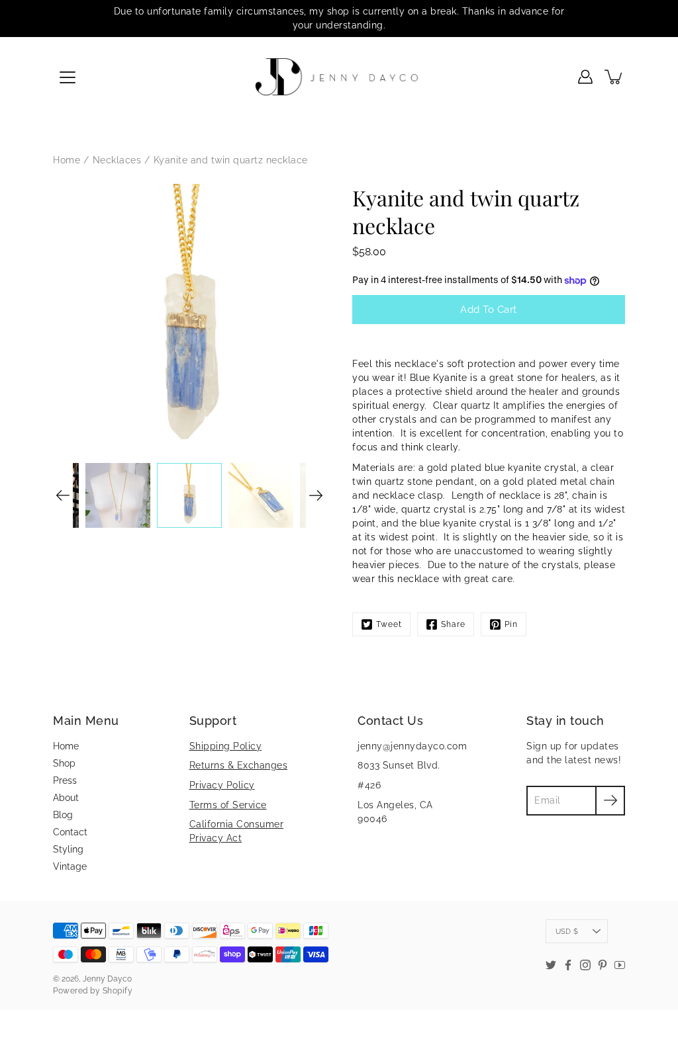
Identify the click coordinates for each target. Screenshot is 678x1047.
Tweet (389, 624)
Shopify (118, 990)
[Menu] (67, 77)
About (66, 797)
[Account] (585, 76)
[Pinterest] (602, 965)
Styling (68, 849)
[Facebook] (568, 965)
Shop (64, 763)
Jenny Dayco (107, 979)
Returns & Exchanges (238, 765)
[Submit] (610, 801)
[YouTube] (619, 965)
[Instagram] (585, 965)
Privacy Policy (222, 785)
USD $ (567, 931)
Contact (70, 832)
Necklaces (117, 160)
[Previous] (63, 495)
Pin (511, 624)
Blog (63, 815)
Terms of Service (228, 805)
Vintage (70, 866)
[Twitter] (551, 965)
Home (66, 160)
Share (453, 624)
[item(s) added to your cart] (614, 76)
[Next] (316, 495)
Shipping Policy (225, 746)
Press (65, 780)
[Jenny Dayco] (339, 77)
